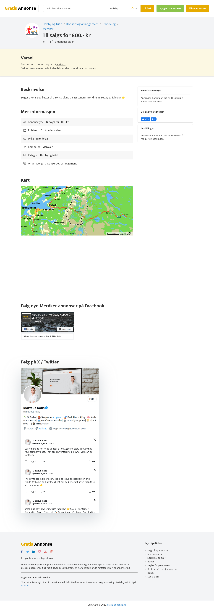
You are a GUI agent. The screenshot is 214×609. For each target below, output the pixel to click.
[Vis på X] (94, 440)
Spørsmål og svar (156, 557)
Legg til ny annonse (157, 550)
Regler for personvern (158, 565)
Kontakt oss (153, 576)
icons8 (150, 572)
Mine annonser (155, 554)
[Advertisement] (107, 270)
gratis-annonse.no (116, 604)
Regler (150, 561)
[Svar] (26, 461)
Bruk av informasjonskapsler (162, 569)
